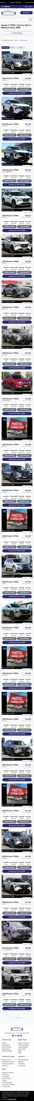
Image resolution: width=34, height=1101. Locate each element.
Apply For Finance (23, 1043)
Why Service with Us (8, 1061)
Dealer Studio (12, 1099)
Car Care (5, 1065)
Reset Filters (5, 47)
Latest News (5, 1076)
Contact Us (5, 1074)
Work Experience (7, 1082)
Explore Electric (6, 1078)
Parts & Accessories (8, 1063)
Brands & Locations (8, 1072)
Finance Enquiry (23, 1047)
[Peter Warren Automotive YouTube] (7, 6)
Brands (4, 1043)
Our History (21, 1063)
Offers (20, 1051)
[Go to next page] (24, 1017)
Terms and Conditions (8, 1084)
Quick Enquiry (24, 89)
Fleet (19, 1053)
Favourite (25, 74)
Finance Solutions (23, 1045)
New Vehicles (6, 1045)
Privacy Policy (6, 1086)
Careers (4, 1080)
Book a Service (6, 1059)
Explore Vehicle (9, 89)
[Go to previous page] (10, 1017)
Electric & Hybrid (7, 1051)
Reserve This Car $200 (18, 93)
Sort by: (16, 40)
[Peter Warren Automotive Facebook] (2, 6)
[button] (30, 19)
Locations (30, 6)
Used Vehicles (6, 1049)
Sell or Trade (22, 1049)
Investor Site (22, 1065)
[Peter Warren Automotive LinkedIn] (9, 6)
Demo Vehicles (6, 1047)
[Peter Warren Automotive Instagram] (4, 6)
